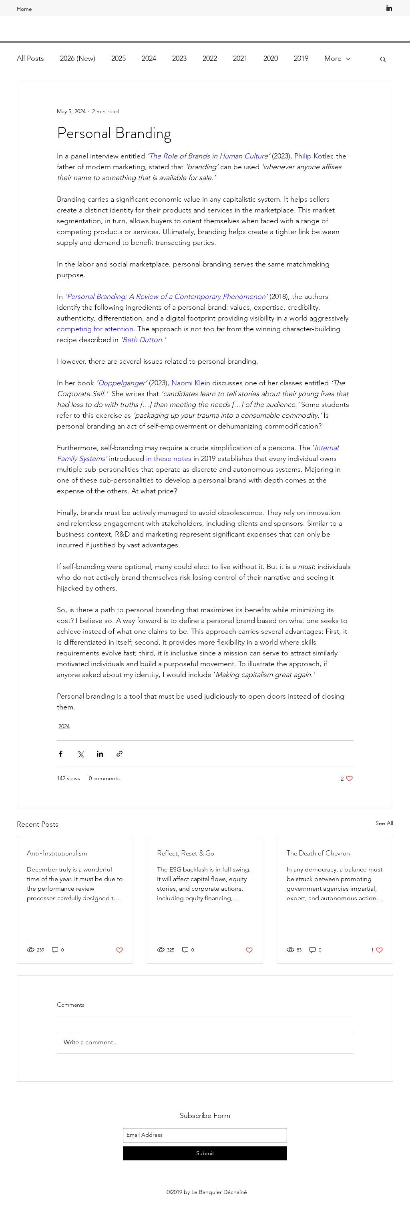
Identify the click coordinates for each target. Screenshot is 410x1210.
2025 (118, 58)
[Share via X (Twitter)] (80, 753)
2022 (210, 58)
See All (384, 823)
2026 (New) (77, 58)
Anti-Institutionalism (57, 853)
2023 (179, 58)
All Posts (30, 58)
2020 (270, 58)
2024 (149, 58)
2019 (301, 58)
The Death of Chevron (318, 853)
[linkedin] (389, 8)
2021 (240, 58)
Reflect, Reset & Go (185, 853)
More (333, 58)
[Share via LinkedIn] (100, 753)
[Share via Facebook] (60, 753)
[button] (383, 59)
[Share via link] (119, 753)
